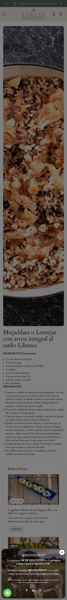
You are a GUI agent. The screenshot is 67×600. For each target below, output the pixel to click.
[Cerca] (62, 552)
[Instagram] (40, 590)
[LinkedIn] (33, 590)
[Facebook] (26, 590)
